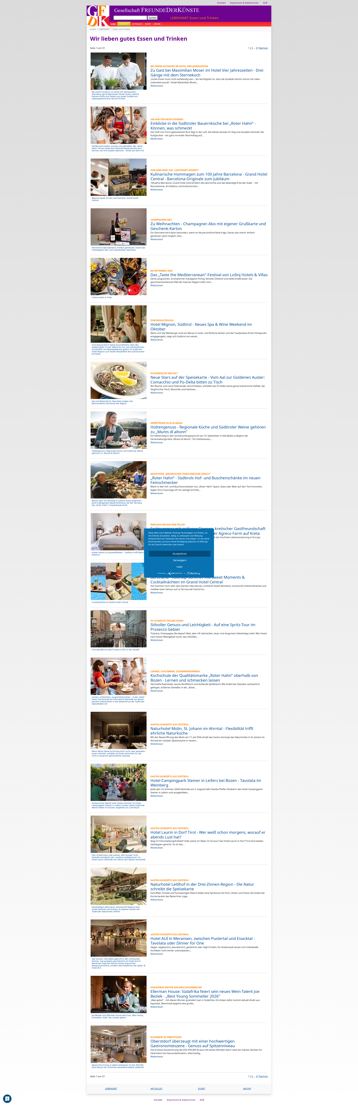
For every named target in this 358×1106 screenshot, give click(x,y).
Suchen (152, 17)
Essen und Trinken (204, 18)
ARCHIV (157, 24)
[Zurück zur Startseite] (98, 15)
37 (257, 48)
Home (113, 24)
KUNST (148, 24)
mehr (180, 566)
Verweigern (179, 560)
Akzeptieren (180, 553)
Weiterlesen (156, 85)
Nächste (263, 48)
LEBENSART (179, 18)
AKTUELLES (137, 24)
